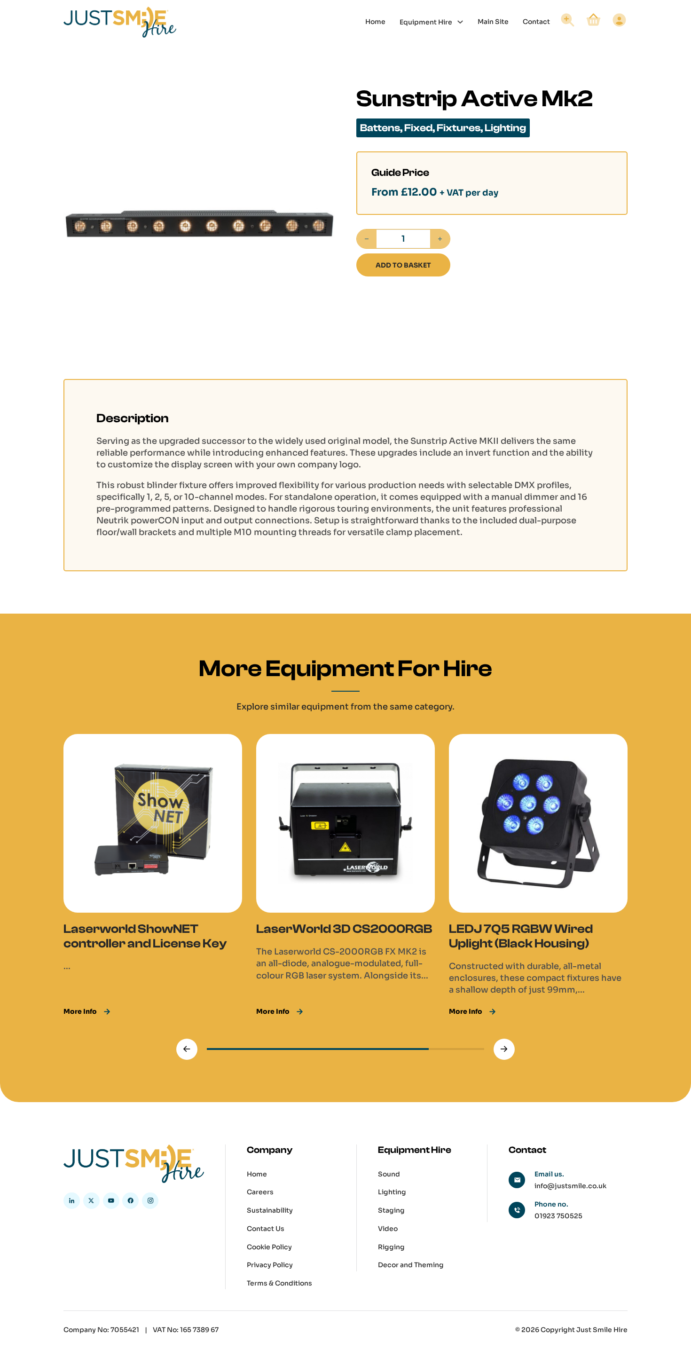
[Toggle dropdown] (460, 22)
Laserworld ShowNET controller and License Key (145, 936)
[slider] (345, 1049)
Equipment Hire (426, 21)
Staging (391, 1210)
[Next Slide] (504, 1049)
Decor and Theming (411, 1265)
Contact (536, 21)
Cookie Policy (269, 1247)
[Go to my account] (619, 22)
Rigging (391, 1247)
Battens (380, 128)
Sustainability (270, 1210)
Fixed (418, 128)
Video (388, 1228)
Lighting (505, 128)
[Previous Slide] (186, 1049)
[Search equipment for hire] (567, 22)
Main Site (493, 21)
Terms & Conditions (279, 1283)
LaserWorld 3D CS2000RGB (344, 929)
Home (375, 21)
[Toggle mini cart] (593, 20)
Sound (389, 1174)
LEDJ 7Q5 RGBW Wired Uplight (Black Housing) (521, 936)
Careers (260, 1192)
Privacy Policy (270, 1265)
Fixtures (458, 128)
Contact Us (265, 1228)
